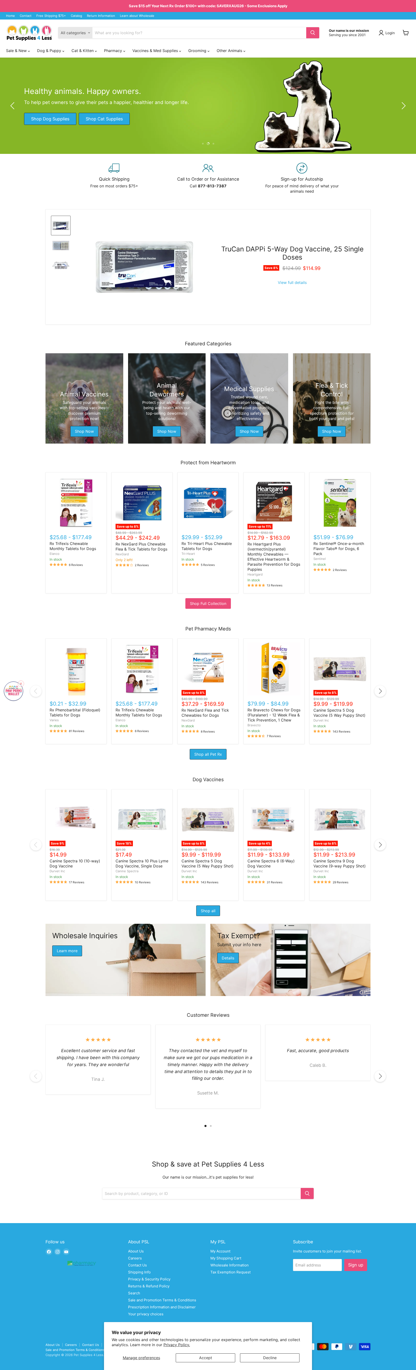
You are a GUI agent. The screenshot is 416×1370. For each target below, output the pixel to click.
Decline (270, 1357)
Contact (26, 16)
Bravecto (254, 725)
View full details (292, 282)
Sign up (355, 1264)
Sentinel (319, 559)
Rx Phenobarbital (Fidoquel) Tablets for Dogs (75, 712)
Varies (54, 720)
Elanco (54, 554)
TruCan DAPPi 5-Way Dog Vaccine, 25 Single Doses (292, 253)
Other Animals (230, 50)
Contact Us (137, 1265)
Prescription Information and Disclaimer (162, 1307)
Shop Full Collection (208, 603)
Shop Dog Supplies (50, 118)
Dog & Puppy (49, 50)
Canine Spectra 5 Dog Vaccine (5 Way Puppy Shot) (339, 713)
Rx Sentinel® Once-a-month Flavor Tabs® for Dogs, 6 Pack (338, 548)
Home (10, 16)
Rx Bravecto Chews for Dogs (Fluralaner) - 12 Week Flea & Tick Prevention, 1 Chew (273, 715)
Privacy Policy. (176, 1344)
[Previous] (36, 691)
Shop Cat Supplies (104, 118)
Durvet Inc (321, 720)
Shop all (208, 910)
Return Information (101, 16)
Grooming (198, 50)
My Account (220, 1251)
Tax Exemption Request (230, 1272)
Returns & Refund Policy (148, 1286)
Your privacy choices (145, 1314)
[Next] (380, 691)
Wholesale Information (229, 1265)
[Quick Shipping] (114, 178)
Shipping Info (139, 1272)
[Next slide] (403, 106)
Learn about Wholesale (137, 16)
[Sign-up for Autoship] (302, 178)
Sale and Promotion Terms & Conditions (162, 1300)
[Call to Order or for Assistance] (208, 178)
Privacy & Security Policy (149, 1279)
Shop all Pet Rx (208, 754)
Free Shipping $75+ (51, 16)
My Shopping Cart (225, 1258)
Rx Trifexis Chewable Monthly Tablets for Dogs (73, 546)
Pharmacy (113, 50)
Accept (205, 1357)
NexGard (122, 554)
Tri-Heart (188, 554)
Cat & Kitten (83, 50)
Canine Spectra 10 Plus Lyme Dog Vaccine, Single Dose (142, 863)
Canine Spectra (127, 871)
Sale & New (17, 50)
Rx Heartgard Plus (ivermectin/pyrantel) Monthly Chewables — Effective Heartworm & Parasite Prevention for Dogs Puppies (273, 557)
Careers (135, 1258)
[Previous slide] (13, 106)
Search (134, 1293)
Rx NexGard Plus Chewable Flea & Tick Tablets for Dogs (141, 546)
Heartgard (255, 574)
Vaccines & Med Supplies (155, 50)
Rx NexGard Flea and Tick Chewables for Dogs (205, 713)
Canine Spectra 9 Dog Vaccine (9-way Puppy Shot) (339, 863)
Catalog (76, 16)
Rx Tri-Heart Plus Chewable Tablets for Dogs (207, 546)
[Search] (312, 32)
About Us (136, 1251)
